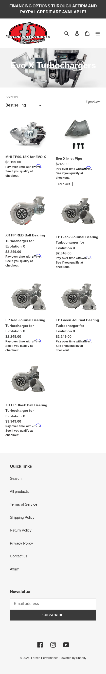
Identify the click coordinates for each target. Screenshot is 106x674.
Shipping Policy (22, 517)
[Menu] (97, 33)
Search (15, 478)
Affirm (14, 569)
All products (19, 491)
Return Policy (21, 530)
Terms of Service (23, 504)
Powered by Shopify (72, 658)
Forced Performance (44, 658)
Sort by (11, 97)
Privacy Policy (21, 543)
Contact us (18, 556)
